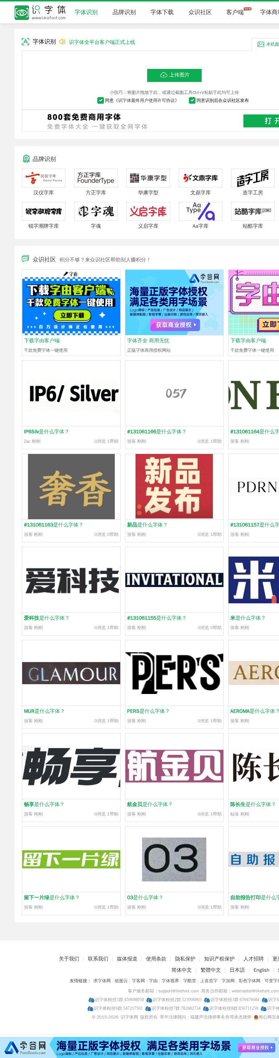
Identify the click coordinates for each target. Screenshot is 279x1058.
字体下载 (162, 12)
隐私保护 (185, 959)
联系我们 (98, 959)
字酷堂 (189, 981)
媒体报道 (127, 959)
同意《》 (142, 100)
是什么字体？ (46, 432)
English (262, 970)
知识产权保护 (219, 959)
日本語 (237, 970)
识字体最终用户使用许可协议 (146, 100)
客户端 (235, 12)
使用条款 (156, 959)
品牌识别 (124, 12)
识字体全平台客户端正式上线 (102, 42)
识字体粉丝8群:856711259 (233, 1008)
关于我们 (69, 959)
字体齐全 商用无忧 (148, 341)
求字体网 (102, 981)
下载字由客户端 (42, 341)
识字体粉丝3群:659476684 (234, 999)
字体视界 (170, 981)
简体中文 (181, 970)
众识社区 (200, 12)
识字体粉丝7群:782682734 (176, 1008)
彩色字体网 (249, 981)
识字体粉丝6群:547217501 (118, 1008)
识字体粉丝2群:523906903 (177, 999)
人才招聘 (253, 959)
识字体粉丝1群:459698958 (119, 999)
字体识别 (86, 12)
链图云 (121, 981)
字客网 (138, 981)
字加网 (228, 981)
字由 (153, 981)
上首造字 (209, 981)
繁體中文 (211, 970)
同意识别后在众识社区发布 (223, 100)
